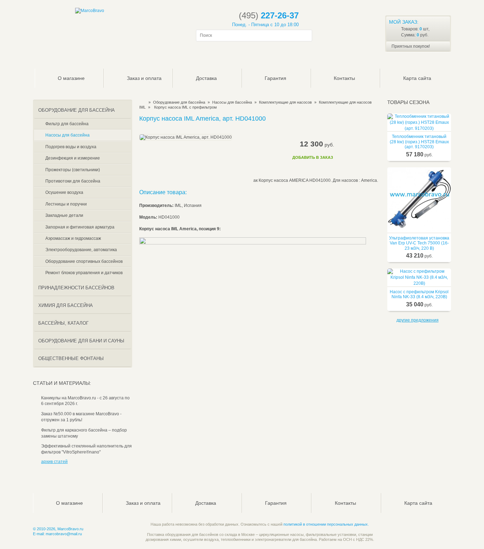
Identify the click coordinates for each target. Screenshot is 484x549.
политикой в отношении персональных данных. (326, 524)
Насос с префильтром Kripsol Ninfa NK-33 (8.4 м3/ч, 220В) (419, 294)
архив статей (54, 461)
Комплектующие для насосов (285, 102)
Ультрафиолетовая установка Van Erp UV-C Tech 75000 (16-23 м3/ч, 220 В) (419, 243)
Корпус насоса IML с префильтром (185, 107)
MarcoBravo (141, 102)
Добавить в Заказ (312, 157)
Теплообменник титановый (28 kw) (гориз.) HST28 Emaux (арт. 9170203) (419, 141)
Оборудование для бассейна (179, 102)
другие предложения (417, 320)
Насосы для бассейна (232, 102)
